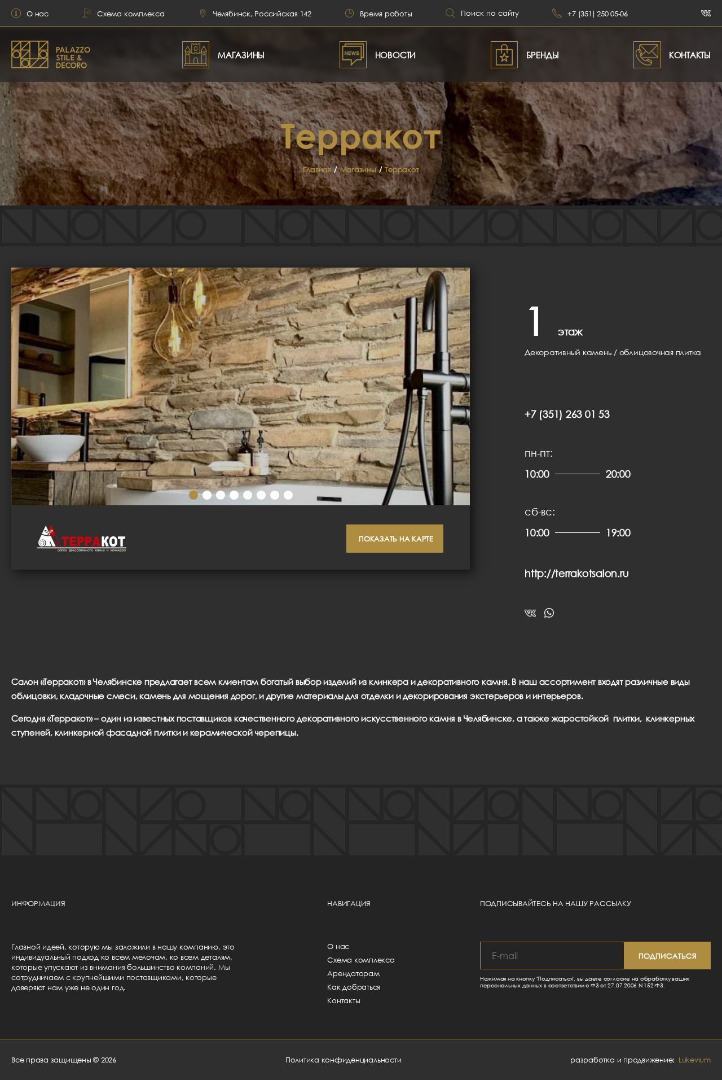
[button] (193, 495)
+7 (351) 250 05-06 (597, 13)
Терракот (402, 169)
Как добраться (353, 986)
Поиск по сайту (490, 13)
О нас (38, 13)
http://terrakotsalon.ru (576, 573)
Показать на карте (396, 538)
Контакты (343, 1000)
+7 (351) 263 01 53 (567, 414)
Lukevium (695, 1059)
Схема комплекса (130, 13)
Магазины (358, 169)
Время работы (386, 13)
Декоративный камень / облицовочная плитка (613, 352)
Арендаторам (353, 973)
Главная (317, 169)
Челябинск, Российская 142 (262, 13)
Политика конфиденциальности (343, 1059)
